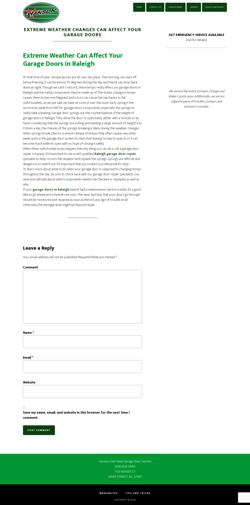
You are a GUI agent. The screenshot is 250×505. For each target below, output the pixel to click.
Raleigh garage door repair (115, 154)
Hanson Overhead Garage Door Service (53, 13)
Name (28, 332)
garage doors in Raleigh (50, 190)
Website (29, 382)
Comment (30, 267)
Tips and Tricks (138, 493)
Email (28, 357)
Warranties (108, 493)
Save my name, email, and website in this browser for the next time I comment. (76, 415)
